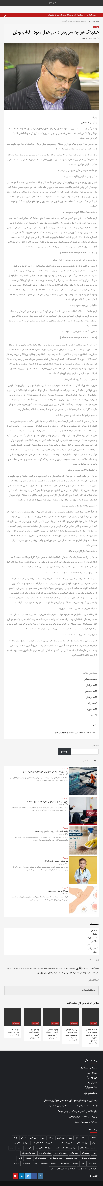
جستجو (95, 745)
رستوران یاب (92, 1082)
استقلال (88, 733)
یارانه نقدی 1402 (13, 1163)
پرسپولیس (41, 972)
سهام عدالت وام (40, 1158)
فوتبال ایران (92, 1163)
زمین (66, 973)
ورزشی (85, 15)
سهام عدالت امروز (45, 1153)
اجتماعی (74, 15)
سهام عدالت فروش (55, 1158)
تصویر (50, 3)
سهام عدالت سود (71, 1158)
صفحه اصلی (92, 15)
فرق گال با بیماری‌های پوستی (58, 891)
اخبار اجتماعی (91, 691)
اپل (87, 968)
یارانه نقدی (26, 1163)
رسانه (19, 1148)
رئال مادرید (76, 973)
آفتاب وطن (85, 122)
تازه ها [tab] (94, 761)
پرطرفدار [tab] (86, 761)
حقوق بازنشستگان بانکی (12, 968)
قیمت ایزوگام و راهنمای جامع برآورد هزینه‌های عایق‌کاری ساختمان (45, 772)
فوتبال (56, 973)
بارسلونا (51, 1138)
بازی (79, 968)
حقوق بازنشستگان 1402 (40, 968)
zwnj (97, 968)
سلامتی (80, 15)
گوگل (35, 1163)
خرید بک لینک (91, 1077)
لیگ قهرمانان (64, 1163)
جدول (60, 968)
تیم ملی (65, 968)
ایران (84, 968)
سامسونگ (61, 972)
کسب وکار (92, 703)
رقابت (70, 973)
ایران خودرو (61, 1138)
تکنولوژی (50, 15)
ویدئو (54, 3)
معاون (56, 733)
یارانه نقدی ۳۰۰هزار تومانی (87, 1169)
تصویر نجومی (72, 968)
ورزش (84, 128)
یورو (51, 1169)
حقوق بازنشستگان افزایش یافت (42, 1143)
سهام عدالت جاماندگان (88, 1158)
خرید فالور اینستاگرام (88, 990)
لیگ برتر (49, 973)
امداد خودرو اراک (90, 1087)
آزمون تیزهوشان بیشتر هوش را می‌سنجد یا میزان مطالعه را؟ (47, 802)
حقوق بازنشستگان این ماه (25, 968)
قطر (83, 1163)
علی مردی (84, 38)
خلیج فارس (62, 733)
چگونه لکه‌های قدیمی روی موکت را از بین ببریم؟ (51, 831)
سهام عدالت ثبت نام (28, 1153)
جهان (94, 1143)
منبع (95, 725)
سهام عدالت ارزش (61, 1153)
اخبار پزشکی (91, 685)
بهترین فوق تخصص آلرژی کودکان (56, 861)
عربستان (28, 1158)
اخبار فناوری (91, 709)
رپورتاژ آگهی (92, 1073)
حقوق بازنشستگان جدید (43, 1148)
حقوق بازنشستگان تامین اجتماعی (89, 973)
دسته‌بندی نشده (90, 938)
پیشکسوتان (70, 733)
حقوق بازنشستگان (52, 968)
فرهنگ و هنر (66, 15)
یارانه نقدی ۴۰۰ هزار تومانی (66, 1169)
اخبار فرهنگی (91, 697)
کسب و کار (58, 15)
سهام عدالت (74, 1153)
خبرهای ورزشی (90, 679)
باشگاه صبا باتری (80, 733)
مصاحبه (53, 1163)
